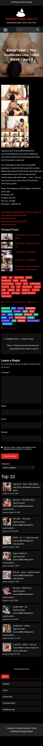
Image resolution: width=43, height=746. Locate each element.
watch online (6, 296)
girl (3, 314)
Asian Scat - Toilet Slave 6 (25, 260)
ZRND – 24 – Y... (19, 538)
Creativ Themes (26, 731)
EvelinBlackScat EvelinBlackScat (14, 302)
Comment (5, 372)
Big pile (28, 277)
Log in (5, 690)
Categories (5, 464)
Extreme (24, 280)
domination (30, 308)
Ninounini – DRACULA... (22, 588)
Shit (18, 290)
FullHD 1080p (35, 284)
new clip (18, 314)
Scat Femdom (20, 317)
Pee (12, 287)
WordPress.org (8, 709)
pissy (4, 317)
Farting (18, 284)
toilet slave (15, 293)
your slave (7, 324)
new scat (28, 314)
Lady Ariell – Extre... (20, 484)
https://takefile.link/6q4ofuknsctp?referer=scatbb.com (21, 212)
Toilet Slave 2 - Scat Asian (25, 252)
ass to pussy (19, 277)
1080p (4, 277)
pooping (37, 287)
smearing (35, 290)
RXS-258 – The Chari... (22, 519)
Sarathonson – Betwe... (22, 626)
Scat (3, 290)
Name (4, 406)
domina (20, 308)
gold (10, 314)
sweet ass (5, 293)
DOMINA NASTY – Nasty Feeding (19, 339)
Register (6, 684)
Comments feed (9, 703)
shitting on (25, 290)
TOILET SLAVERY (28, 293)
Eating (15, 280)
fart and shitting (7, 284)
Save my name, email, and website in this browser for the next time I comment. (20, 448)
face (25, 311)
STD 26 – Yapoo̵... (20, 572)
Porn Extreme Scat (21, 669)
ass (10, 277)
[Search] (37, 30)
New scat (5, 287)
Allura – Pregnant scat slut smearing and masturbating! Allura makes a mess (23, 347)
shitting (22, 321)
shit (13, 321)
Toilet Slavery (33, 321)
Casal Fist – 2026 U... (21, 645)
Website (4, 432)
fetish (25, 284)
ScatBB (31, 317)
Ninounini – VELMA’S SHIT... (24, 500)
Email (4, 419)
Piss (18, 287)
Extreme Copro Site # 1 (21, 19)
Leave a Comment (9, 328)
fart (31, 311)
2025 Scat (5, 308)
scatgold (11, 290)
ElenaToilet (6, 311)
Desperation (6, 280)
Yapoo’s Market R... (20, 553)
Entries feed (7, 697)
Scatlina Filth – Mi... (20, 607)
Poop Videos (27, 287)
